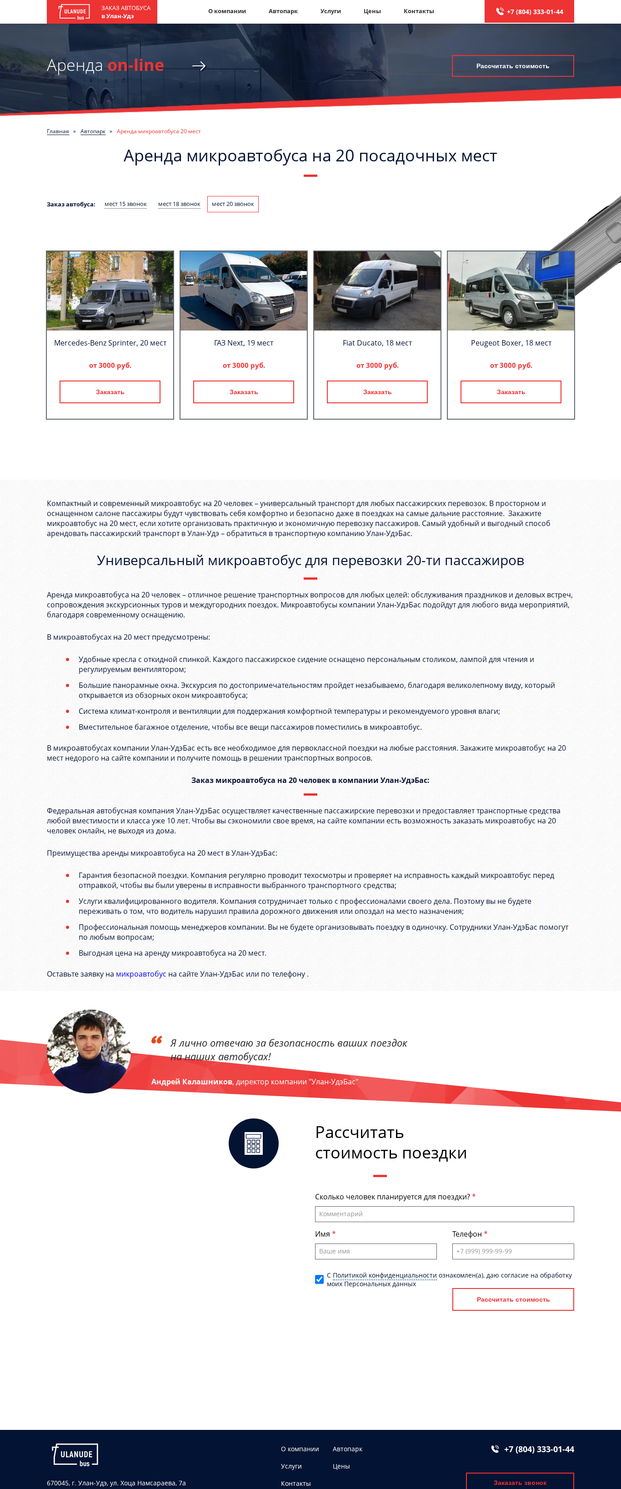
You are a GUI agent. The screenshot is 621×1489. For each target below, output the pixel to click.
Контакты (419, 11)
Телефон (468, 1234)
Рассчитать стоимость (513, 66)
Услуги (331, 11)
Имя (323, 1234)
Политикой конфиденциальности (385, 1275)
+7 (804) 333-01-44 (535, 11)
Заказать (110, 392)
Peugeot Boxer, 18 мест (511, 343)
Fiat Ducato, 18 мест (377, 343)
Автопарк (283, 11)
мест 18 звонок (179, 204)
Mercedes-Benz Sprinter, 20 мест (110, 343)
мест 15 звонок (126, 204)
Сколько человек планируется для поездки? (393, 1197)
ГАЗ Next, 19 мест (243, 343)
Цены (372, 11)
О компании (227, 11)
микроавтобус (141, 974)
